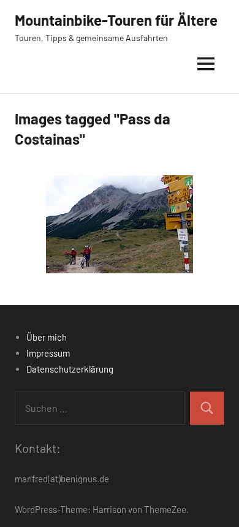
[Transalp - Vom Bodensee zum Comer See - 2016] (119, 224)
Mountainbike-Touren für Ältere (116, 20)
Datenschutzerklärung (69, 368)
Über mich (46, 337)
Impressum (48, 352)
